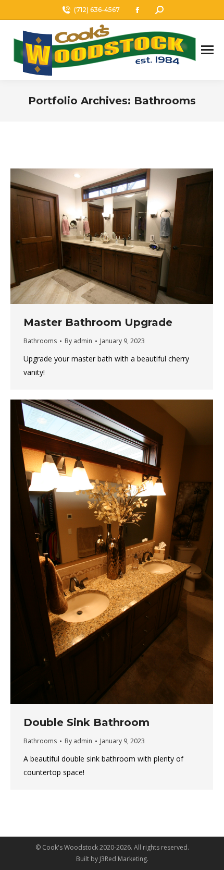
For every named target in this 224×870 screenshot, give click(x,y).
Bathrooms (40, 340)
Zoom (97, 236)
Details (126, 236)
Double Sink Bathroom (86, 722)
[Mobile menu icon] (207, 50)
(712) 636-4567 (97, 10)
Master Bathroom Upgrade (97, 322)
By (78, 340)
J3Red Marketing (123, 858)
